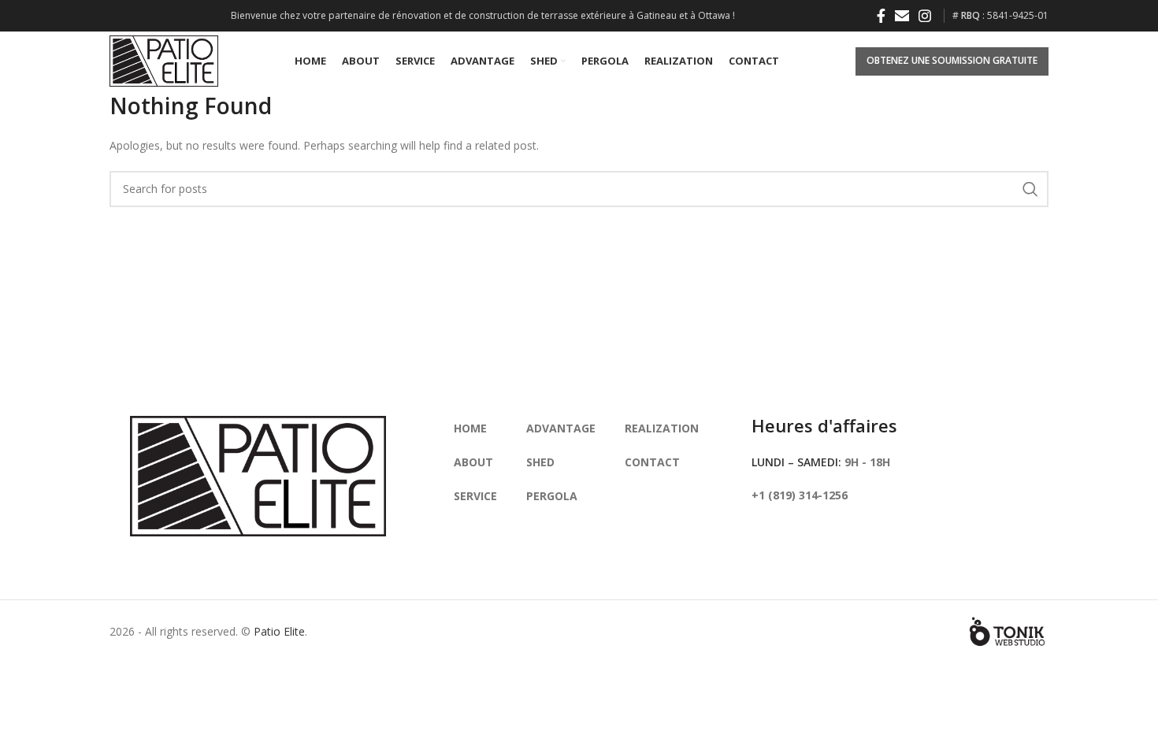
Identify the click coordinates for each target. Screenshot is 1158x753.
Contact (652, 461)
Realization (662, 428)
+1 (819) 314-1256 (800, 495)
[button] (902, 16)
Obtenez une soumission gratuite (952, 60)
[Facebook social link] (881, 16)
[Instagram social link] (925, 16)
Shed (540, 461)
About (473, 461)
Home (470, 428)
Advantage (561, 428)
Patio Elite (279, 631)
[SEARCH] (1030, 189)
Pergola (551, 495)
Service (475, 495)
